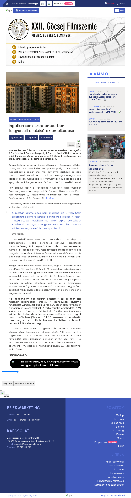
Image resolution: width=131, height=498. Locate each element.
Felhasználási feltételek (110, 480)
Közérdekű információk (28, 10)
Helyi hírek (118, 419)
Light (121, 445)
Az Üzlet (50, 198)
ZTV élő (49, 3)
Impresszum (117, 473)
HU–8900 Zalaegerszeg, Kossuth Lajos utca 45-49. (30, 441)
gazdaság (17, 137)
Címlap (120, 415)
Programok (101, 442)
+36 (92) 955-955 (23, 447)
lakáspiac (47, 137)
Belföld (120, 426)
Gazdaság (118, 430)
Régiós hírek (117, 422)
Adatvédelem (116, 477)
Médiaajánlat (116, 465)
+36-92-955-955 (22, 414)
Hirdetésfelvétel (115, 461)
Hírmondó (118, 469)
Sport (120, 438)
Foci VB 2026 (58, 3)
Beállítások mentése (24, 383)
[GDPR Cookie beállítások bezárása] (1, 390)
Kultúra (120, 434)
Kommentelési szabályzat (109, 484)
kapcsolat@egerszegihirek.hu (27, 420)
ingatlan (32, 137)
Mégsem (7, 383)
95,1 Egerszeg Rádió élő (43, 3)
